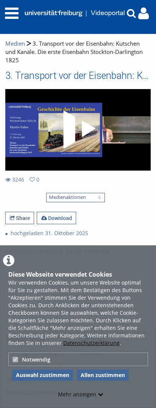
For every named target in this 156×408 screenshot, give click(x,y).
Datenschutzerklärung (91, 342)
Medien (15, 44)
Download (59, 218)
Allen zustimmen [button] (103, 375)
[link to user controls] (143, 13)
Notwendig (36, 359)
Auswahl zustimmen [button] (42, 375)
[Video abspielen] (78, 130)
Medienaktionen (67, 197)
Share (22, 218)
